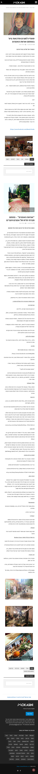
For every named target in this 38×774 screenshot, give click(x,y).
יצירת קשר (29, 714)
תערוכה (17, 759)
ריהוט (27, 756)
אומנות (26, 159)
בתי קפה (11, 668)
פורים (32, 753)
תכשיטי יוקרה (30, 759)
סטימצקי (32, 750)
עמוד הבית (32, 7)
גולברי (17, 738)
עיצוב (16, 750)
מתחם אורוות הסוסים (29, 671)
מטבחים (16, 744)
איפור (11, 735)
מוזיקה (21, 744)
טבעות (32, 741)
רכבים (22, 756)
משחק (32, 747)
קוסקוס (32, 756)
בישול (32, 738)
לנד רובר (32, 744)
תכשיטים (23, 759)
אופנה (15, 735)
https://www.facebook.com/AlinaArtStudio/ (22, 129)
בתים (22, 738)
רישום (7, 159)
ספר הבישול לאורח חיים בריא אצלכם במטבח (19, 697)
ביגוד (6, 735)
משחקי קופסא (25, 747)
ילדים (10, 741)
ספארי (21, 750)
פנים (28, 753)
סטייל (8, 747)
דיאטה (12, 738)
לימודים (13, 159)
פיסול (18, 159)
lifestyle (32, 735)
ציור (22, 159)
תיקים (12, 756)
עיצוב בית (11, 750)
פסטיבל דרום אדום (21, 753)
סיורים (26, 750)
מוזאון (26, 744)
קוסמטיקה (12, 753)
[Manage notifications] (33, 769)
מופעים (22, 668)
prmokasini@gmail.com (15, 724)
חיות (8, 738)
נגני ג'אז (17, 668)
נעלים (13, 747)
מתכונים (18, 747)
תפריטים (12, 759)
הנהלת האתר (22, 44)
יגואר (14, 741)
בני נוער (27, 738)
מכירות (10, 744)
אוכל (27, 668)
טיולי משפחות (25, 741)
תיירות (17, 756)
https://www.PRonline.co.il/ (23, 766)
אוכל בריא (21, 735)
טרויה (19, 741)
